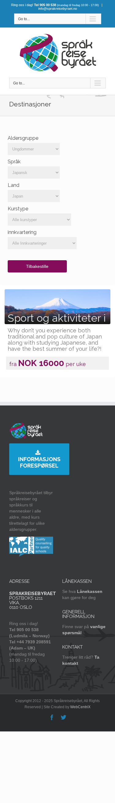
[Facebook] (52, 717)
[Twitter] (63, 717)
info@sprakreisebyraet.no (57, 8)
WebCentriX (80, 707)
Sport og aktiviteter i (57, 318)
